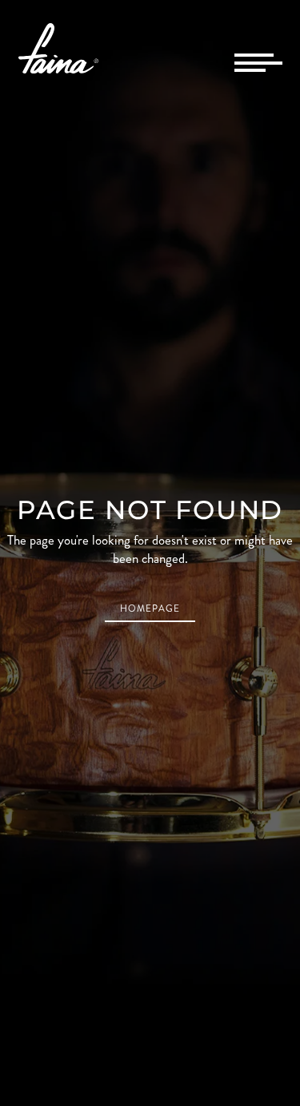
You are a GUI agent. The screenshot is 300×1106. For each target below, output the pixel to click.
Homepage (150, 608)
